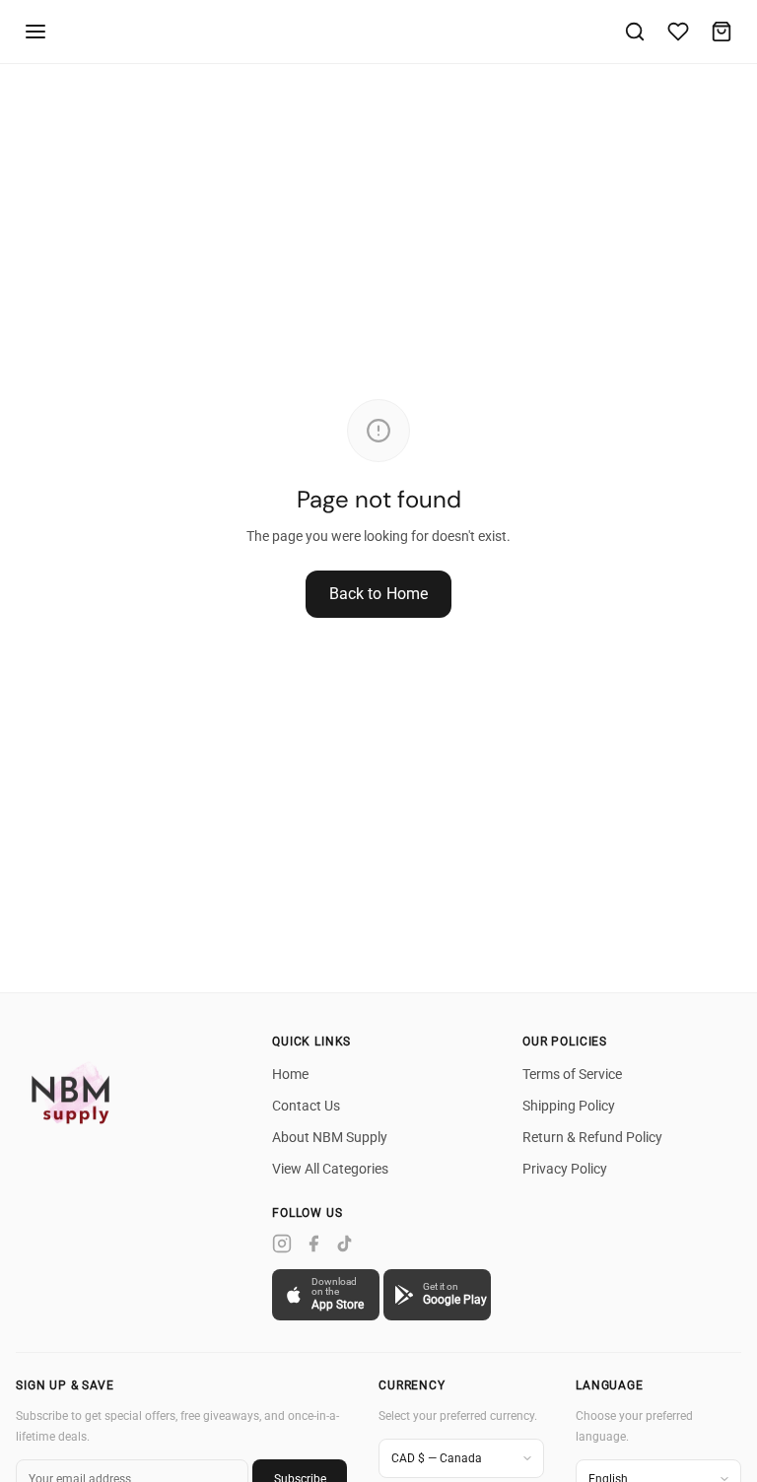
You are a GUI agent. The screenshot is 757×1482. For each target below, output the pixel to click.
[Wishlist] (678, 31)
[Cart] (721, 31)
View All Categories (330, 1169)
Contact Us (306, 1105)
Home (290, 1074)
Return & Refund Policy (592, 1137)
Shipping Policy (568, 1105)
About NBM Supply (329, 1137)
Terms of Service (572, 1074)
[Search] (634, 31)
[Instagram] (282, 1243)
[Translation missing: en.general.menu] (35, 31)
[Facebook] (313, 1243)
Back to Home (379, 593)
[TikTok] (345, 1243)
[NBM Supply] (75, 1092)
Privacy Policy (564, 1169)
